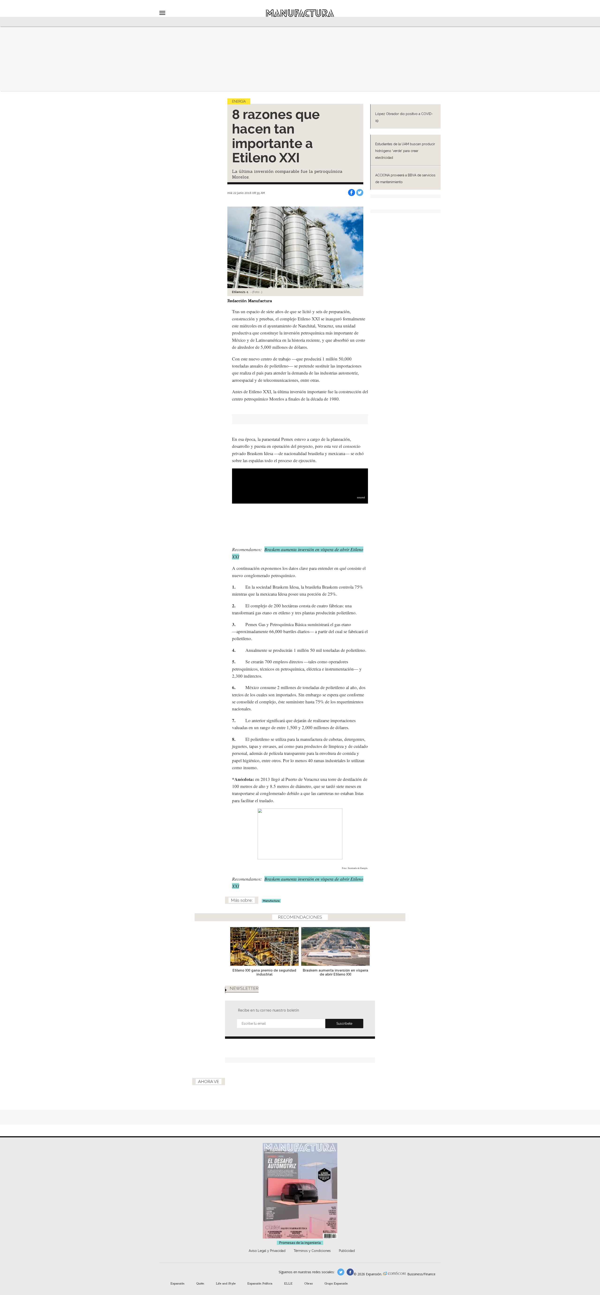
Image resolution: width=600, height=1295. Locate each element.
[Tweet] (359, 192)
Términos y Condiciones (312, 1251)
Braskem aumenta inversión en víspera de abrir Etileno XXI (335, 972)
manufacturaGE (340, 1272)
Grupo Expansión (336, 1283)
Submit (344, 1023)
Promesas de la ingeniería (300, 1243)
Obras (308, 1283)
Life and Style (226, 1283)
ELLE (288, 1283)
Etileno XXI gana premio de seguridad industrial (264, 972)
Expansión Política (259, 1283)
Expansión (177, 1283)
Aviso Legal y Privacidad (267, 1251)
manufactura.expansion (350, 1272)
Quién (200, 1283)
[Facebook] (351, 192)
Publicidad (347, 1251)
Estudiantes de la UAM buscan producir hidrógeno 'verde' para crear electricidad (405, 151)
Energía (239, 101)
